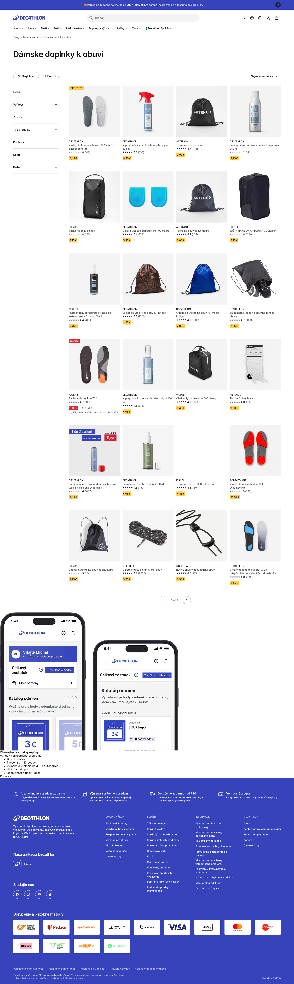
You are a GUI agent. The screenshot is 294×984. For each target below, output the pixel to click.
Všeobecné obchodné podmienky (208, 825)
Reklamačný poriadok (208, 840)
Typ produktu (21, 129)
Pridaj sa (5, 776)
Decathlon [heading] (251, 816)
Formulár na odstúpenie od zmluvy (211, 853)
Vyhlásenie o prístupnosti (28, 968)
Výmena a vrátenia (117, 840)
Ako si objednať (115, 845)
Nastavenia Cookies (92, 968)
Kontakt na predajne (256, 834)
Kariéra (248, 840)
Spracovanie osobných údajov (213, 846)
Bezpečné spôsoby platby (121, 834)
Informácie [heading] (202, 816)
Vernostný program (158, 867)
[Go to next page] (187, 600)
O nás (247, 823)
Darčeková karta (156, 851)
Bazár (150, 856)
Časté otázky (113, 856)
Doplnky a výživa (99, 28)
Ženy (31, 28)
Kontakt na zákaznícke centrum (262, 829)
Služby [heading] (152, 816)
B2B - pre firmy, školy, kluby (163, 881)
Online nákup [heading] (115, 816)
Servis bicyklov (156, 829)
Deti (56, 28)
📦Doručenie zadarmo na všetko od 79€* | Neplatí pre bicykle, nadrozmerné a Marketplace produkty (143, 4)
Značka (17, 117)
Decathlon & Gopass (207, 888)
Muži (44, 28)
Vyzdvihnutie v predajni (120, 829)
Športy (17, 28)
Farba (16, 167)
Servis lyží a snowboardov (162, 834)
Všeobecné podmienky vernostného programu (209, 862)
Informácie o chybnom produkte (214, 877)
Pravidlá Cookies (120, 968)
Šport (16, 154)
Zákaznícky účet (156, 823)
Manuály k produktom (208, 883)
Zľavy (135, 28)
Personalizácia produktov (162, 845)
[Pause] (278, 5)
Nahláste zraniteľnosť (62, 968)
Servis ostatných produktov (163, 840)
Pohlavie (18, 142)
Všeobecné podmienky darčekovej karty (209, 834)
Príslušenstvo (74, 28)
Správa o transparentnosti (150, 968)
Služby (120, 28)
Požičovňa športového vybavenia (160, 875)
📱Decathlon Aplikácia (158, 28)
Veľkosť (18, 104)
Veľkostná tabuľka (117, 851)
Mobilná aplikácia (157, 862)
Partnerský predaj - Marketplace (158, 889)
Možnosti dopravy (116, 823)
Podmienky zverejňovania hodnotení (210, 870)
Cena (16, 92)
